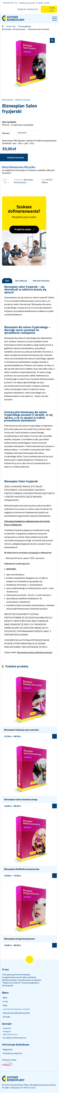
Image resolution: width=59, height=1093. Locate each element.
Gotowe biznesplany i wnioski (16, 1009)
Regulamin (7, 1049)
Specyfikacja (21, 281)
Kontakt (6, 1016)
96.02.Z (49, 179)
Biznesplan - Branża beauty (14, 29)
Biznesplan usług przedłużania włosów (34, 652)
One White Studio (27, 1087)
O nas (5, 1001)
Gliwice (44, 182)
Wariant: (6, 133)
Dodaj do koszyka (15, 157)
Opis (7, 281)
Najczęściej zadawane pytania (16, 1013)
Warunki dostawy (41, 281)
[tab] (7, 280)
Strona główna (24, 26)
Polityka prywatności (12, 1053)
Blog (5, 1005)
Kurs (5, 997)
